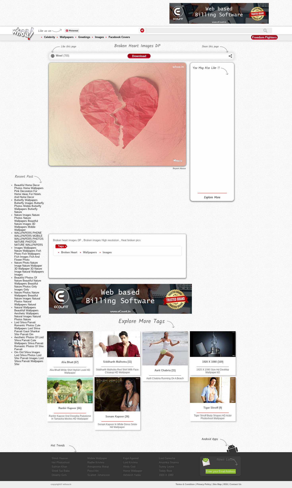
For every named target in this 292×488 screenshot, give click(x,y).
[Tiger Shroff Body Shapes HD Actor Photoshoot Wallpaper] (213, 390)
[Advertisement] (94, 12)
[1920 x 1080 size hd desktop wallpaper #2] (213, 344)
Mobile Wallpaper (97, 458)
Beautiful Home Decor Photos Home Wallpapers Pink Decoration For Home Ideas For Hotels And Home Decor (29, 191)
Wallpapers (66, 37)
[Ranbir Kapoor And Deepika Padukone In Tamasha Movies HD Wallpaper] (70, 390)
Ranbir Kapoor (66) (69, 408)
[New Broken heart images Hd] (201, 121)
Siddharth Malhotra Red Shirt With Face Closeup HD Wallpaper (117, 371)
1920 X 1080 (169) (212, 361)
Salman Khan (59, 466)
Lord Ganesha (167, 458)
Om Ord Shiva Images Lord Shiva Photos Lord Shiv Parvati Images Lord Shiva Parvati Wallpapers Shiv (29, 358)
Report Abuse (179, 168)
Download (139, 56)
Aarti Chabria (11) (165, 370)
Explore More (212, 197)
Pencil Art (93, 470)
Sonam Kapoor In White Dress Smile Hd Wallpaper (117, 426)
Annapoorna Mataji (98, 466)
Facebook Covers (119, 37)
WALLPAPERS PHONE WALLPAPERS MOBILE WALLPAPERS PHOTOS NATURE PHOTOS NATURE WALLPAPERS (29, 238)
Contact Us (235, 484)
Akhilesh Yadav (132, 474)
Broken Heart (69, 252)
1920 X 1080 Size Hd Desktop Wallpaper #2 (212, 371)
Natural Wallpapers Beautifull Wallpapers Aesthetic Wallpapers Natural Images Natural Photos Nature (27, 313)
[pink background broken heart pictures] (222, 137)
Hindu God (129, 466)
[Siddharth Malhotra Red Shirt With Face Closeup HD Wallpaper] (117, 344)
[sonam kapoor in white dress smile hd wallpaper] (117, 394)
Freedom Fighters (264, 37)
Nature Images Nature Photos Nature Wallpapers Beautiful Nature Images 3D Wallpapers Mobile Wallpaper (27, 222)
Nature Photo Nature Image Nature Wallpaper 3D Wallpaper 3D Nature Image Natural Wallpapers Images (29, 268)
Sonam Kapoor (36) (117, 416)
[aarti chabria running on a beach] (165, 348)
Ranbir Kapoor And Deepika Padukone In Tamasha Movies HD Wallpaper (70, 417)
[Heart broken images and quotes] (201, 86)
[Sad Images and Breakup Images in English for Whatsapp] (222, 175)
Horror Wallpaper (132, 470)
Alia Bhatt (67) (69, 362)
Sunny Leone (166, 466)
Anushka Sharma (169, 462)
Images (99, 37)
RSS (225, 484)
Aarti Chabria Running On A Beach (165, 378)
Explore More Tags (141, 321)
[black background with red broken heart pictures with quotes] (222, 154)
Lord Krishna (130, 462)
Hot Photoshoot (61, 462)
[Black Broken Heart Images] (201, 104)
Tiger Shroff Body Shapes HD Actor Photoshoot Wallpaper (213, 417)
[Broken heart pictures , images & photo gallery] (201, 155)
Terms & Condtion (185, 484)
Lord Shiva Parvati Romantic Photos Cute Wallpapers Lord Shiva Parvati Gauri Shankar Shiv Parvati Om (27, 328)
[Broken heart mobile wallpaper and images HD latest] (222, 100)
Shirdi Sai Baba (61, 470)
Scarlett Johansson (98, 474)
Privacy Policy (203, 484)
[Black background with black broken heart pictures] (222, 120)
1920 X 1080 (166, 474)
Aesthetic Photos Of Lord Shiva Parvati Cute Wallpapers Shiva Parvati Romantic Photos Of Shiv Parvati (29, 343)
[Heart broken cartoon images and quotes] (201, 138)
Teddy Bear (165, 470)
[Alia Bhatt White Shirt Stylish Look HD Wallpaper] (70, 344)
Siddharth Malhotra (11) (117, 361)
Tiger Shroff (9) (212, 407)
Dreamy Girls (59, 474)
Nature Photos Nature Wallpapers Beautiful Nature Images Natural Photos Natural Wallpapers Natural (27, 298)
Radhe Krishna (95, 462)
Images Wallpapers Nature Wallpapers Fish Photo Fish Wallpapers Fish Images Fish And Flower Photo (27, 253)
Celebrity (49, 37)
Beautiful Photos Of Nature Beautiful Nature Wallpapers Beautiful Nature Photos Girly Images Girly (27, 283)
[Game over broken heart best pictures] (222, 83)
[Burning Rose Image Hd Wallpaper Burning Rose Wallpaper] (201, 177)
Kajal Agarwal (131, 458)
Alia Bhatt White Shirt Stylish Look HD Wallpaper (70, 371)
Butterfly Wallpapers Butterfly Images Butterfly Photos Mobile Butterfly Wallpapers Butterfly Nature (29, 206)
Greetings (84, 37)
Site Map (217, 484)
